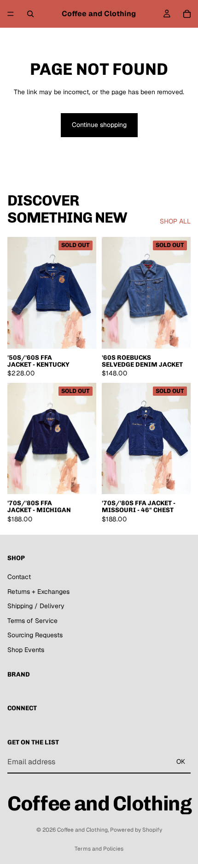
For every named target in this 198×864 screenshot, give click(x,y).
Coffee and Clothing (82, 830)
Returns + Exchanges (38, 591)
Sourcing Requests (35, 635)
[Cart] (187, 14)
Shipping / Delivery (35, 606)
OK (180, 761)
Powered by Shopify (136, 830)
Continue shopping (99, 125)
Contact (19, 577)
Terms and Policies (99, 848)
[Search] (30, 14)
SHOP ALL (175, 221)
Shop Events (25, 650)
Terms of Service (32, 620)
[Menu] (10, 13)
